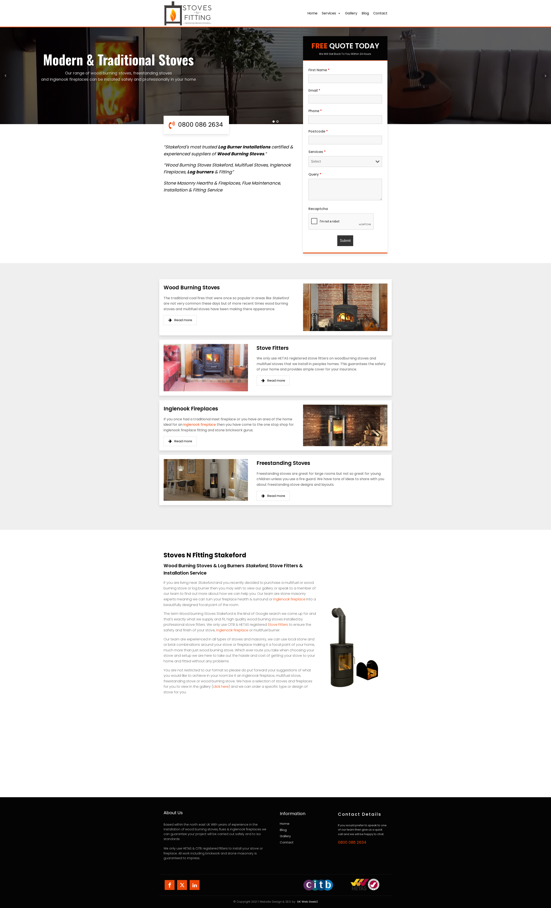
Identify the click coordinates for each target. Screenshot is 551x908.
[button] (180, 320)
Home (312, 13)
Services (329, 13)
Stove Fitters (278, 624)
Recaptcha (318, 208)
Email (314, 90)
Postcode (318, 131)
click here (221, 686)
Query (314, 174)
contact (380, 13)
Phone (315, 110)
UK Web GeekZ (307, 902)
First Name (319, 70)
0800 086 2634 (352, 842)
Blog (365, 13)
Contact (287, 842)
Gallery (351, 13)
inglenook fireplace (199, 424)
